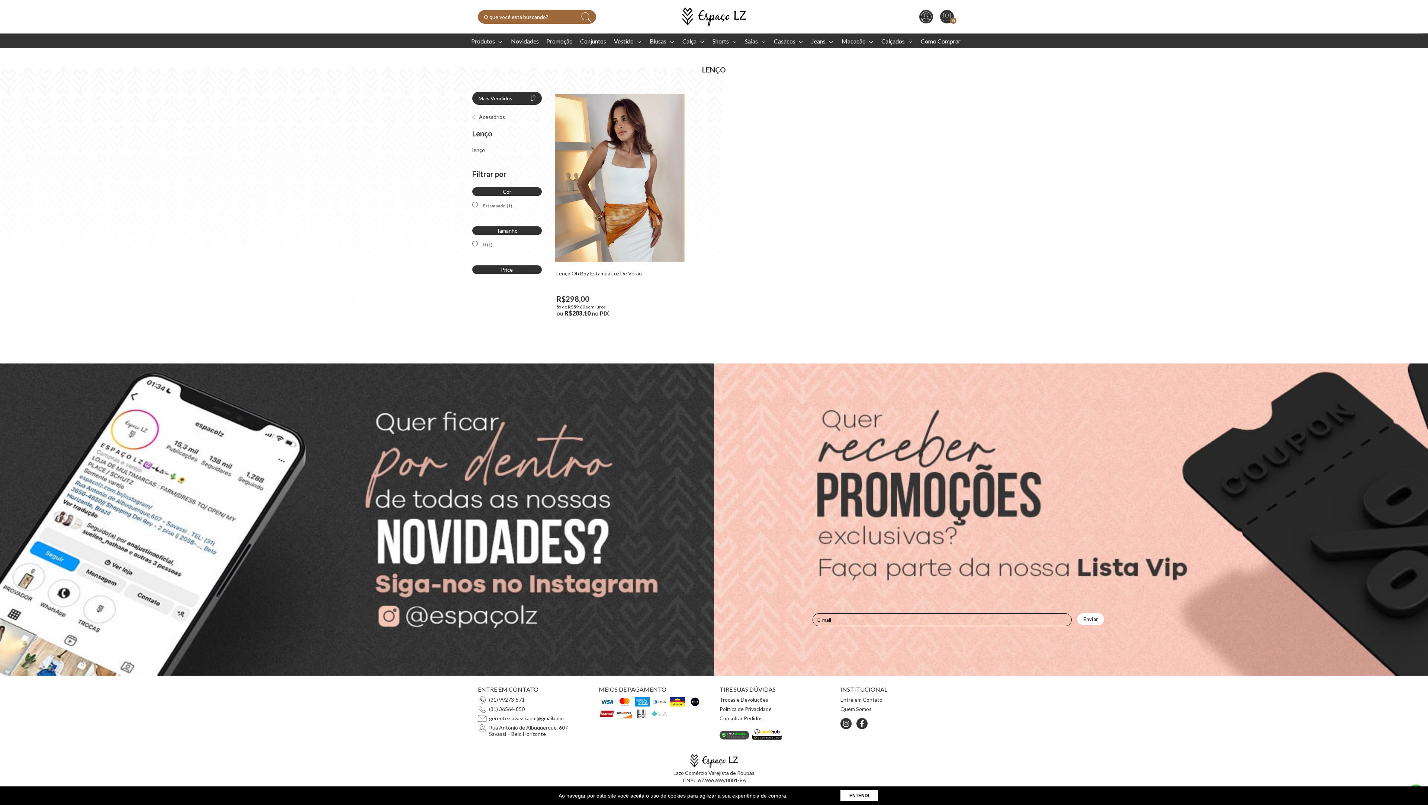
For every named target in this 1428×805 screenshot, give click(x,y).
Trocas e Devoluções (744, 699)
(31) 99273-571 (507, 699)
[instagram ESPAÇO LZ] (846, 723)
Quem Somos (856, 709)
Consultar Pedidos (741, 718)
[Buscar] (586, 17)
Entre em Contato (861, 699)
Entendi (859, 795)
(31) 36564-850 (507, 709)
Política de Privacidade (746, 709)
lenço (478, 150)
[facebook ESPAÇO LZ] (862, 723)
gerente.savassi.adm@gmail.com (526, 718)
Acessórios (491, 117)
